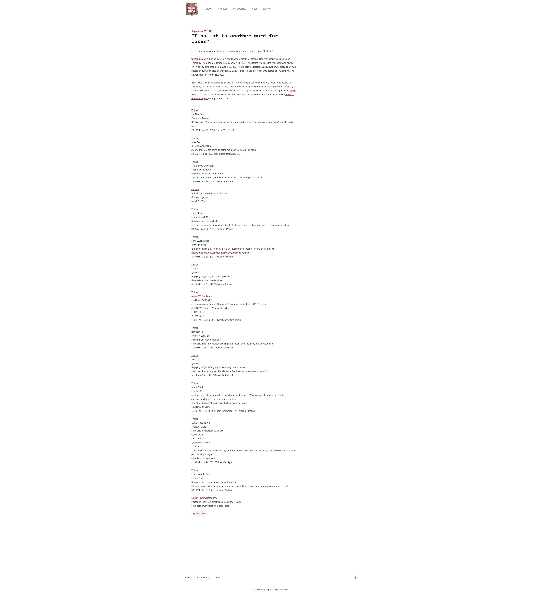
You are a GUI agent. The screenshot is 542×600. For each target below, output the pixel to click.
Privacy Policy (203, 577)
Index (254, 9)
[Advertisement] (325, 51)
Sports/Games (199, 513)
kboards (195, 189)
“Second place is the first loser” (206, 59)
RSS (218, 577)
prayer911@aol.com (201, 296)
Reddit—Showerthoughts (204, 498)
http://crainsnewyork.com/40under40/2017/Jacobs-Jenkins (220, 253)
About (208, 9)
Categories (239, 9)
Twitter (194, 63)
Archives (223, 9)
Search (267, 9)
